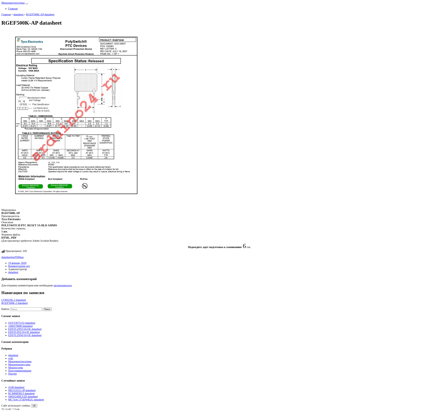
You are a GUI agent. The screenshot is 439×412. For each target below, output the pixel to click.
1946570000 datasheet (20, 326)
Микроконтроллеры (13, 2)
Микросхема (15, 367)
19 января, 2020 (17, 263)
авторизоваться (63, 285)
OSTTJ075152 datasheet (21, 322)
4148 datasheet (16, 387)
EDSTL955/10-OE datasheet (24, 332)
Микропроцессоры (19, 364)
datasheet (6, 257)
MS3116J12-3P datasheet (21, 390)
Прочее (12, 373)
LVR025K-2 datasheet (13, 300)
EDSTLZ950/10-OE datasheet (24, 335)
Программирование (19, 370)
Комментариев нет (19, 266)
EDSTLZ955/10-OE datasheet (24, 329)
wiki (10, 358)
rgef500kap (17, 257)
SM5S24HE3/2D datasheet (23, 396)
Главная (12, 8)
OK (34, 405)
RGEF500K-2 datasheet (14, 303)
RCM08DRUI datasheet (21, 393)
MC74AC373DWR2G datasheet (26, 399)
